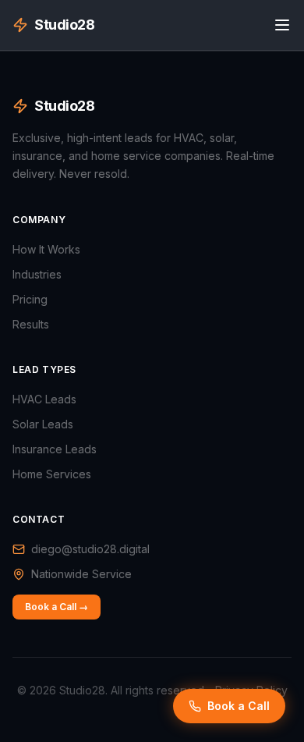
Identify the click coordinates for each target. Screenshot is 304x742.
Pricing (30, 299)
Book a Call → (56, 606)
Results (30, 324)
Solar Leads (42, 424)
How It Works (46, 249)
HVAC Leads (44, 399)
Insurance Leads (54, 449)
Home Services (51, 474)
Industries (37, 274)
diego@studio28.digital (90, 549)
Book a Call (238, 705)
